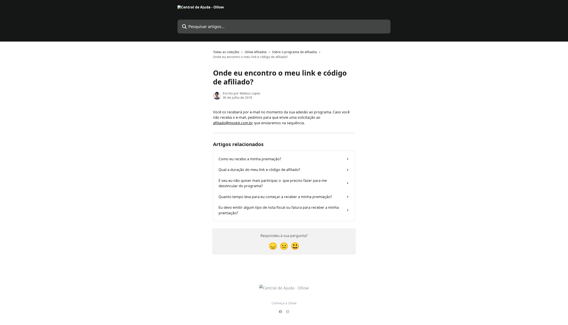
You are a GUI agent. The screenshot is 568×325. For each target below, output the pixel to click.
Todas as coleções (226, 52)
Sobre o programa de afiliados (294, 52)
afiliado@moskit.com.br (233, 122)
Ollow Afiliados (256, 52)
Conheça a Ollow (284, 303)
